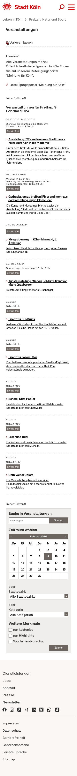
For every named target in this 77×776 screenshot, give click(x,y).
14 (30, 563)
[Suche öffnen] (62, 7)
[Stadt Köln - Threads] (19, 709)
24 (56, 569)
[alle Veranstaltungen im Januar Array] (11, 536)
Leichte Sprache (14, 752)
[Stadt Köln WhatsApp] (49, 709)
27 (22, 576)
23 (48, 569)
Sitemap (8, 759)
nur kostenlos (23, 629)
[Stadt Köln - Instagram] (12, 709)
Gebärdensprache (15, 745)
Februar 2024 (38, 536)
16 (48, 563)
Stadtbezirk (17, 589)
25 (64, 569)
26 (13, 576)
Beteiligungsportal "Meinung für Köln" (37, 85)
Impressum (10, 723)
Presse (8, 695)
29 (39, 576)
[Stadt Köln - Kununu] (41, 709)
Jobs (6, 680)
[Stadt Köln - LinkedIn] (34, 709)
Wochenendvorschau (29, 641)
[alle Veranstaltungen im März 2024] (65, 536)
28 (30, 576)
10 (56, 556)
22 (39, 569)
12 (13, 563)
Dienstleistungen (16, 673)
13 (22, 563)
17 (56, 563)
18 (64, 563)
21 (30, 569)
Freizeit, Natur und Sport (47, 19)
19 (13, 569)
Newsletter (11, 702)
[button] (71, 7)
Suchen (58, 520)
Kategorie (16, 607)
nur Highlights (23, 635)
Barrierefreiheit (13, 738)
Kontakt (8, 687)
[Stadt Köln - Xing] (27, 709)
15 (39, 563)
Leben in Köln (12, 19)
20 (22, 569)
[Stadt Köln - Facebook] (4, 709)
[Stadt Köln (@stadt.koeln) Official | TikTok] (57, 709)
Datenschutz (12, 730)
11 (64, 556)
